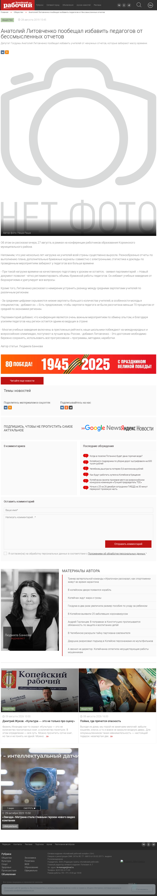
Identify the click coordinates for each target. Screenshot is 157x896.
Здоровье (6, 867)
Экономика (30, 858)
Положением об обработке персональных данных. (117, 553)
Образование (31, 867)
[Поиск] (139, 5)
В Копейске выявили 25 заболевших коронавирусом (98, 613)
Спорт (5, 864)
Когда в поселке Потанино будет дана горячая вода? (116, 456)
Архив (49, 844)
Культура (6, 861)
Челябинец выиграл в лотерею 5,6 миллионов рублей (116, 469)
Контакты (17, 844)
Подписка (39, 844)
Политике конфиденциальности (19, 890)
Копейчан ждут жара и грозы (84, 597)
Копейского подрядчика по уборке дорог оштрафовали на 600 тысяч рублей (121, 462)
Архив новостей (84, 5)
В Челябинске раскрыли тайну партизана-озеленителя (99, 633)
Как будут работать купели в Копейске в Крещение (115, 475)
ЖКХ (27, 864)
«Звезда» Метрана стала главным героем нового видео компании (38, 818)
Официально (31, 870)
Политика (29, 861)
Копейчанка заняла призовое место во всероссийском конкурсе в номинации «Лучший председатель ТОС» (117, 481)
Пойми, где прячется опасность (100, 721)
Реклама (97, 5)
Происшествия (9, 870)
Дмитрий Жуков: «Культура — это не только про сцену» (38, 721)
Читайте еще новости (22, 380)
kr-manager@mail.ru (65, 867)
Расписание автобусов (65, 844)
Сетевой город (53, 5)
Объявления (68, 5)
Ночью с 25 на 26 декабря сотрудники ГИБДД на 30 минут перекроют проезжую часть (119, 487)
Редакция (6, 844)
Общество (7, 858)
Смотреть (28, 808)
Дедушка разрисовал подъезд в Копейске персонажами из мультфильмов (110, 641)
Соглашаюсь (142, 889)
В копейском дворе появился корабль (89, 589)
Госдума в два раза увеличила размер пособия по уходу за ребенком (107, 605)
